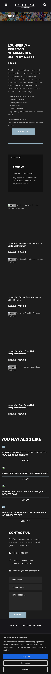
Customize (25, 663)
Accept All (25, 657)
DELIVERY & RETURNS (32, 626)
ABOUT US (14, 626)
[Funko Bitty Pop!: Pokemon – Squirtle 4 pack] (3, 467)
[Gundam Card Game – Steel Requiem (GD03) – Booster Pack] (3, 485)
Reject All (25, 669)
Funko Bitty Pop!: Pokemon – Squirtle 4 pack (25, 473)
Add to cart (24, 131)
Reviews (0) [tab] (16, 157)
